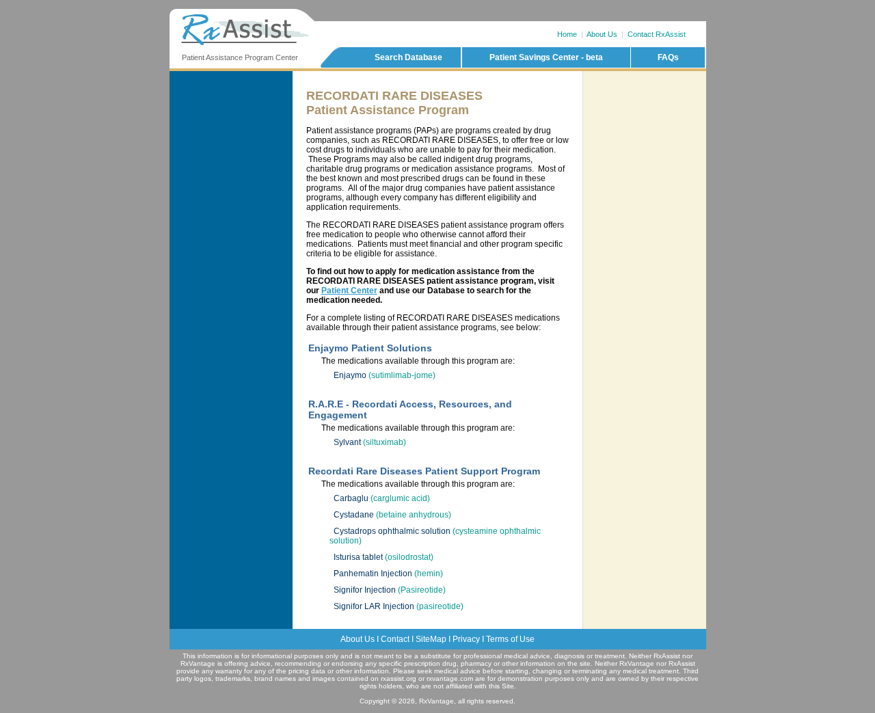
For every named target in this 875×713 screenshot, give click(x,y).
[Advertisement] (644, 129)
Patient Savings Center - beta (546, 57)
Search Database (408, 57)
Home (567, 34)
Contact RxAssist (657, 34)
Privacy (466, 639)
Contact (395, 639)
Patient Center (349, 290)
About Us (602, 34)
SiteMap (431, 639)
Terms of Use (510, 639)
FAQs (668, 57)
